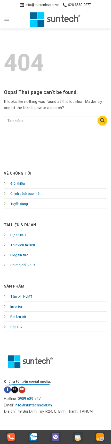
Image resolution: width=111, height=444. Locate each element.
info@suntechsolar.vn (33, 405)
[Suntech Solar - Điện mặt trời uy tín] (55, 19)
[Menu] (7, 19)
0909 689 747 (29, 398)
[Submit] (102, 120)
